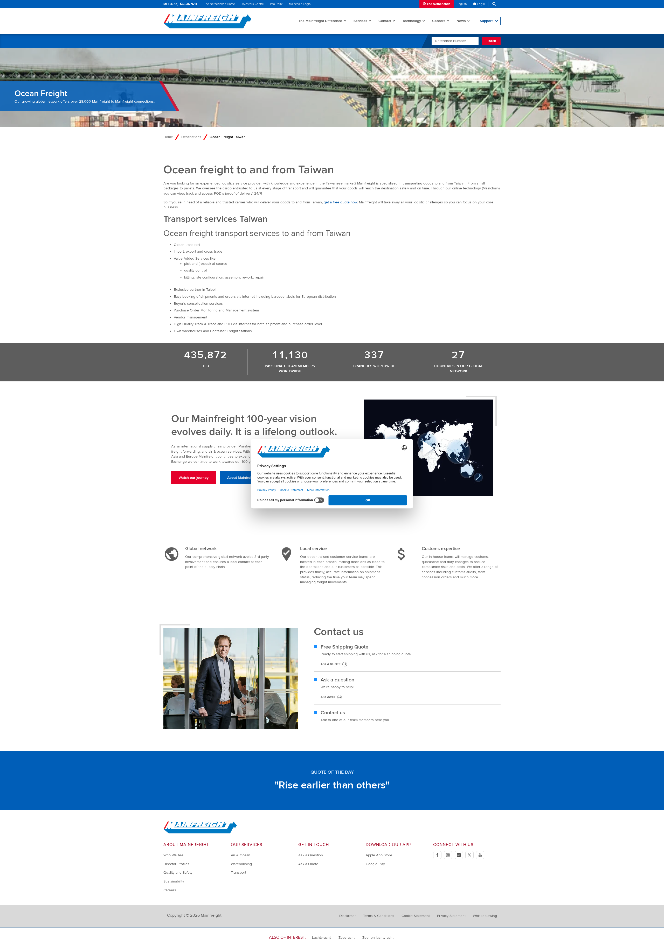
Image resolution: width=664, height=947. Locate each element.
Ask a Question (310, 855)
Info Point (276, 4)
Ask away (328, 697)
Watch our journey (194, 477)
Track (491, 41)
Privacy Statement (451, 916)
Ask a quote (331, 664)
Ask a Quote (308, 864)
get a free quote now (340, 202)
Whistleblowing (485, 916)
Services (360, 21)
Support (486, 21)
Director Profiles (176, 864)
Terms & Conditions (378, 916)
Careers (438, 21)
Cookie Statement (416, 916)
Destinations (191, 137)
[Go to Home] (200, 832)
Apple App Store (379, 855)
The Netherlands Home (219, 4)
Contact (384, 21)
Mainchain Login (299, 4)
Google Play (375, 864)
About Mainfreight (241, 477)
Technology (411, 21)
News (461, 21)
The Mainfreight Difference (320, 21)
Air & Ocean (240, 855)
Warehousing (241, 864)
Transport (238, 872)
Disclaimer (347, 916)
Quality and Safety (177, 872)
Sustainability (173, 881)
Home (168, 137)
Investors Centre (252, 4)
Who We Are (173, 855)
